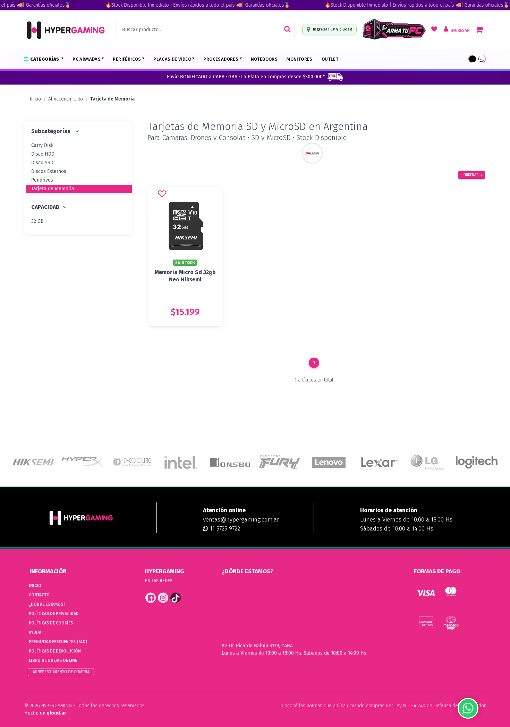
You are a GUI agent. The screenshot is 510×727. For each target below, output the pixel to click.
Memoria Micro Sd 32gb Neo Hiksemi (185, 276)
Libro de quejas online (53, 660)
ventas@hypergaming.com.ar (241, 519)
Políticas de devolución (55, 651)
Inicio (35, 99)
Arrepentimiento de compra (61, 671)
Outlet (330, 59)
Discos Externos (48, 171)
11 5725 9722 (224, 528)
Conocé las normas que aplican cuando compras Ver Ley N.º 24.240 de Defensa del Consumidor (384, 706)
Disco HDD (42, 154)
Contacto (39, 595)
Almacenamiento (65, 99)
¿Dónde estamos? (47, 604)
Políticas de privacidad (54, 613)
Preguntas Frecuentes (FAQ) (58, 641)
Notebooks (264, 59)
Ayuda (35, 632)
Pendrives (42, 180)
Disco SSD (42, 163)
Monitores (300, 59)
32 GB (37, 221)
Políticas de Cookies (51, 623)
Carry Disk (42, 145)
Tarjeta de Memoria (52, 189)
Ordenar (471, 175)
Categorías (45, 59)
